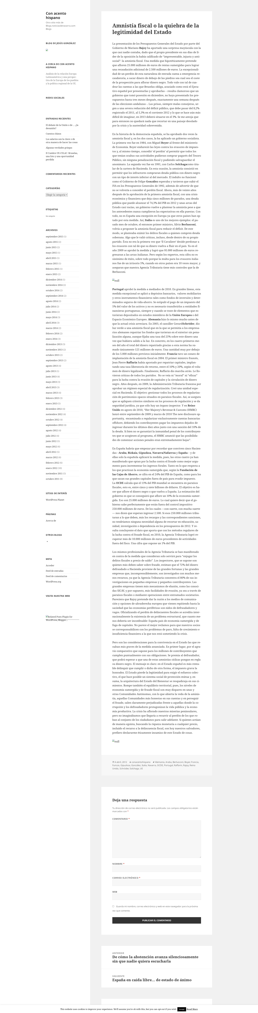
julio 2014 (51, 306)
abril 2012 (51, 451)
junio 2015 (51, 247)
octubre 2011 (52, 478)
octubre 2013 (52, 355)
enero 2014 (51, 338)
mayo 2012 (51, 446)
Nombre (118, 863)
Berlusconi (178, 762)
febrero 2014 (52, 333)
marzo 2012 (52, 457)
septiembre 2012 (54, 425)
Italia (144, 765)
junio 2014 (51, 311)
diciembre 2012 (54, 408)
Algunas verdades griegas (59, 147)
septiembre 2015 (54, 236)
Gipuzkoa (125, 765)
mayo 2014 (51, 317)
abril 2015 (51, 258)
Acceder (50, 565)
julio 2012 (51, 435)
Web (114, 891)
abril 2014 (51, 322)
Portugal (168, 765)
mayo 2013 (51, 381)
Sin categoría (50, 216)
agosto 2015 (52, 241)
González (136, 765)
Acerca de (51, 520)
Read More (192, 1009)
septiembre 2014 (54, 295)
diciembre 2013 (54, 344)
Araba (169, 762)
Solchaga (134, 768)
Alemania (159, 762)
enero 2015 (51, 274)
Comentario (121, 818)
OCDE (160, 765)
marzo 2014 (52, 328)
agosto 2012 (52, 430)
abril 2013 (51, 387)
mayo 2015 (51, 252)
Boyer (187, 762)
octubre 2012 (52, 419)
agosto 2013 (52, 365)
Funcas (115, 765)
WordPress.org (53, 581)
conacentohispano (141, 762)
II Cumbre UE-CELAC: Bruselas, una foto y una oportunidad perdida (62, 156)
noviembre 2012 (54, 414)
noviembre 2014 (54, 285)
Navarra (152, 765)
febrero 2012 (52, 462)
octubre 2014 (52, 290)
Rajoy (186, 765)
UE (141, 768)
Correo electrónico (126, 877)
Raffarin (178, 765)
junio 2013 (51, 376)
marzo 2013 (52, 392)
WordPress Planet (55, 499)
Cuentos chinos (53, 133)
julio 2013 (51, 371)
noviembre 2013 (54, 349)
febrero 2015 (52, 268)
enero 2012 (51, 468)
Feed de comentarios (56, 576)
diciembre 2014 (54, 279)
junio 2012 (51, 441)
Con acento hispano (56, 15)
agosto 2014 (52, 301)
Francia (194, 762)
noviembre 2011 (54, 473)
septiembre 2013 (54, 360)
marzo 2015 (52, 263)
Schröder (124, 768)
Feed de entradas (54, 570)
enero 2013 (51, 403)
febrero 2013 (52, 398)
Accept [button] (181, 1009)
